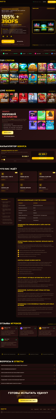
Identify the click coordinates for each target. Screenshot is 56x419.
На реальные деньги (9, 136)
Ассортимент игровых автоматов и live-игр (6, 217)
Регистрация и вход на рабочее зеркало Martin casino (7, 209)
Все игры (53, 61)
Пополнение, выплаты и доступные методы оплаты (7, 220)
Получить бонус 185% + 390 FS (28, 400)
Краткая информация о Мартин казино (7, 202)
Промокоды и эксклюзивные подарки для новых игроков (7, 223)
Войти (44, 1)
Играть (17, 415)
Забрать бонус (7, 41)
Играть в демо (7, 132)
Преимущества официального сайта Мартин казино (6, 205)
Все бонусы (20, 41)
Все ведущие (52, 91)
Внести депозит (43, 158)
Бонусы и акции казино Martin (7, 213)
